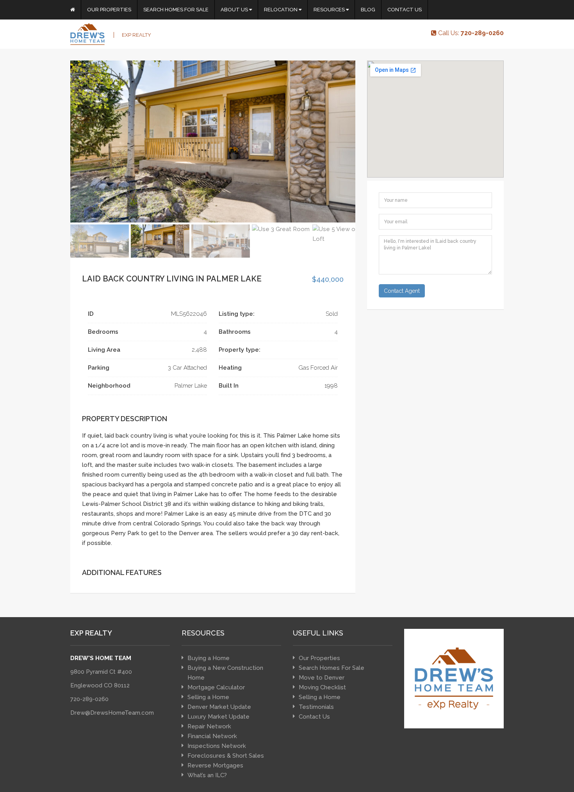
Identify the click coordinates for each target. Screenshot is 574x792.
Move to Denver (321, 677)
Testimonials (316, 706)
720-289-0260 (89, 699)
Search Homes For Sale (176, 9)
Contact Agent (402, 291)
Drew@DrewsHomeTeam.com (112, 712)
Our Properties (109, 9)
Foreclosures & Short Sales (225, 755)
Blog (368, 9)
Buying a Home (208, 658)
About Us (235, 9)
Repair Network (209, 726)
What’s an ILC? (207, 775)
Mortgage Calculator (216, 687)
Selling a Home (208, 697)
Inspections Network (216, 745)
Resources (330, 9)
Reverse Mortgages (215, 765)
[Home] (72, 10)
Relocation (281, 9)
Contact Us (404, 9)
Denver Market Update (219, 706)
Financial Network (212, 736)
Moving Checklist (322, 687)
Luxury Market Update (218, 716)
